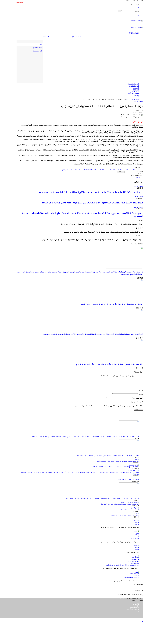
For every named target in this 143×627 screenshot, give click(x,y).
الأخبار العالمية (134, 86)
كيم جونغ (65, 170)
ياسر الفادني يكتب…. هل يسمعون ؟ (128, 479)
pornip (137, 549)
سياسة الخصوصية (132, 610)
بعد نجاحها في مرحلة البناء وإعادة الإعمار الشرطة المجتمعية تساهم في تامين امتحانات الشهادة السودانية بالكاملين (101, 499)
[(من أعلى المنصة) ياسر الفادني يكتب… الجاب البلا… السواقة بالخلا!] (134, 459)
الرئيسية (139, 99)
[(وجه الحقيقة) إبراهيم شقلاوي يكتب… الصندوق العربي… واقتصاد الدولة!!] (133, 465)
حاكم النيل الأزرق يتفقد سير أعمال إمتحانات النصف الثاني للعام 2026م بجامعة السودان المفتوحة (108, 456)
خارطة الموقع (134, 608)
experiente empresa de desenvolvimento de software (122, 565)
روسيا (102, 170)
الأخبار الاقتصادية (133, 84)
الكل (40, 44)
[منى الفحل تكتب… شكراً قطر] (135, 508)
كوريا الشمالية (76, 170)
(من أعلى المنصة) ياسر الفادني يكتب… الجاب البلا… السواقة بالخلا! (118, 461)
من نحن (136, 606)
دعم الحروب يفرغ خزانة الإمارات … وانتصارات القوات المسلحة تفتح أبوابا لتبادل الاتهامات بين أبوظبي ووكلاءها (91, 192)
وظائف (136, 96)
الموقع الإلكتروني (137, 402)
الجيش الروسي (137, 170)
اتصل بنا (136, 611)
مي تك (121, 599)
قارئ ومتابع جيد (134, 538)
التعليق (140, 391)
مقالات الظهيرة (133, 94)
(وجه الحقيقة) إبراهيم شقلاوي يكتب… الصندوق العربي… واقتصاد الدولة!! (116, 467)
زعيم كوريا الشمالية (90, 170)
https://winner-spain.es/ (131, 577)
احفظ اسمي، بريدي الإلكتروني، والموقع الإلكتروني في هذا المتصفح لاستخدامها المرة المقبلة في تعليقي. (107, 406)
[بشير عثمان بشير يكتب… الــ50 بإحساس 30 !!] (136, 513)
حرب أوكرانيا (111, 170)
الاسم (140, 394)
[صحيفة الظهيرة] (137, 21)
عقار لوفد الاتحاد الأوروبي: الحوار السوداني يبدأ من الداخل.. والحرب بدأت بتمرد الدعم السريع (109, 364)
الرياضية (136, 88)
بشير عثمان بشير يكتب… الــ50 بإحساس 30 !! (125, 515)
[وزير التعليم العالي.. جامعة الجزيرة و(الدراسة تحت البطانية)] (130, 502)
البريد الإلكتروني (137, 398)
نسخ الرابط (121, 172)
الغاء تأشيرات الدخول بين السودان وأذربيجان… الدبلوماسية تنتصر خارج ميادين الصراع (111, 304)
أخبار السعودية (134, 33)
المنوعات (136, 90)
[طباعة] (142, 178)
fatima (137, 524)
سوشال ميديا (134, 92)
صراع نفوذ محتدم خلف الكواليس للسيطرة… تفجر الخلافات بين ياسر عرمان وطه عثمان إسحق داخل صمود (92, 203)
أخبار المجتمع (76, 37)
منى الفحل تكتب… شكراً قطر (130, 510)
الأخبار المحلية (44, 37)
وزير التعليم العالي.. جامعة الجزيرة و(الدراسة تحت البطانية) (120, 504)
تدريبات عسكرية (123, 170)
